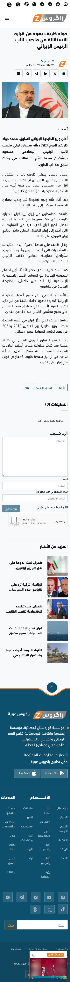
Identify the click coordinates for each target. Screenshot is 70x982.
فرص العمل (11, 860)
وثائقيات (45, 821)
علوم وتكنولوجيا (44, 832)
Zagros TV (47, 61)
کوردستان (62, 808)
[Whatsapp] (28, 73)
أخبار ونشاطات (27, 837)
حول (12, 835)
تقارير (30, 817)
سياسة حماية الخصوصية (39, 948)
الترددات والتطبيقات (8, 823)
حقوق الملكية (16, 948)
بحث (11, 925)
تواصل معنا (11, 846)
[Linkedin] (46, 73)
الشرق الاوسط (43, 387)
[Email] (19, 73)
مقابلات (28, 808)
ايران (27, 387)
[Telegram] (37, 73)
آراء (31, 858)
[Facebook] (64, 73)
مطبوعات (27, 826)
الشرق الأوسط (63, 828)
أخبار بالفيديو (45, 860)
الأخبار (61, 387)
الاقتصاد (63, 839)
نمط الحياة (47, 810)
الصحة (64, 858)
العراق (64, 817)
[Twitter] (55, 73)
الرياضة (64, 848)
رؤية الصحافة (45, 873)
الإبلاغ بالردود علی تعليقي (51, 507)
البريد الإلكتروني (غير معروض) (52, 491)
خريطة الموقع (11, 810)
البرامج (29, 848)
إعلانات (11, 871)
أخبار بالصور (46, 846)
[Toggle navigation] (7, 18)
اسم (65, 479)
